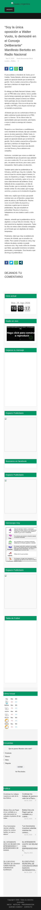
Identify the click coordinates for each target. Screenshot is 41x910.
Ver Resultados (20, 771)
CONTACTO (28, 907)
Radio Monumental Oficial (25, 58)
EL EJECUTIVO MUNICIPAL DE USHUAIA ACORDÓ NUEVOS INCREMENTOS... (30, 866)
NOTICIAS (16, 904)
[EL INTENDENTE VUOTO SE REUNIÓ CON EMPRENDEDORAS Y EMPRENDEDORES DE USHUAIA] (11, 848)
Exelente (8, 753)
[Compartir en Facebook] (6, 68)
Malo (7, 760)
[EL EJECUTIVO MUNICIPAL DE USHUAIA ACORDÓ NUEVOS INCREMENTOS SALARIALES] (11, 867)
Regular (8, 763)
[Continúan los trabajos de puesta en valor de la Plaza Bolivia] (11, 800)
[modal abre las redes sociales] (21, 68)
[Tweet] (11, 68)
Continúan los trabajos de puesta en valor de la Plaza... (30, 796)
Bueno (7, 756)
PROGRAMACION (28, 904)
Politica (13, 61)
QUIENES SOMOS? (15, 907)
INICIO (9, 904)
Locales (7, 61)
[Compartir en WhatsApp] (16, 68)
